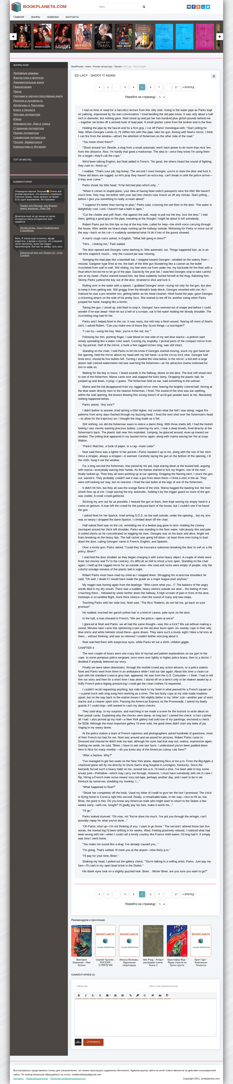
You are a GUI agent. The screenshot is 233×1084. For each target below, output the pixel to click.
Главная (18, 17)
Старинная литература (28, 128)
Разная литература (26, 133)
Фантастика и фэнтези (28, 77)
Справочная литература (29, 137)
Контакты (72, 17)
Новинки (53, 17)
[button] (78, 995)
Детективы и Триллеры (28, 105)
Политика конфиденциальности (68, 1078)
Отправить (93, 1042)
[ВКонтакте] (189, 7)
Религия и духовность (28, 100)
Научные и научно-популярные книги (38, 96)
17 (176, 87)
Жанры (35, 17)
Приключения (22, 87)
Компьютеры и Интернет (29, 146)
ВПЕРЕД (189, 87)
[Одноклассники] (198, 7)
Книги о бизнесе (24, 110)
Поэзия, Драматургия (27, 142)
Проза (17, 91)
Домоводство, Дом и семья (31, 123)
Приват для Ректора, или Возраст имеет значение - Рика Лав (38, 207)
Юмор (17, 119)
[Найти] (144, 6)
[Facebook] (194, 7)
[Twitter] (208, 7)
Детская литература (26, 114)
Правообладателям (37, 1078)
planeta (45, 6)
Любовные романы (25, 73)
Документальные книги (28, 82)
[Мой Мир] (203, 7)
